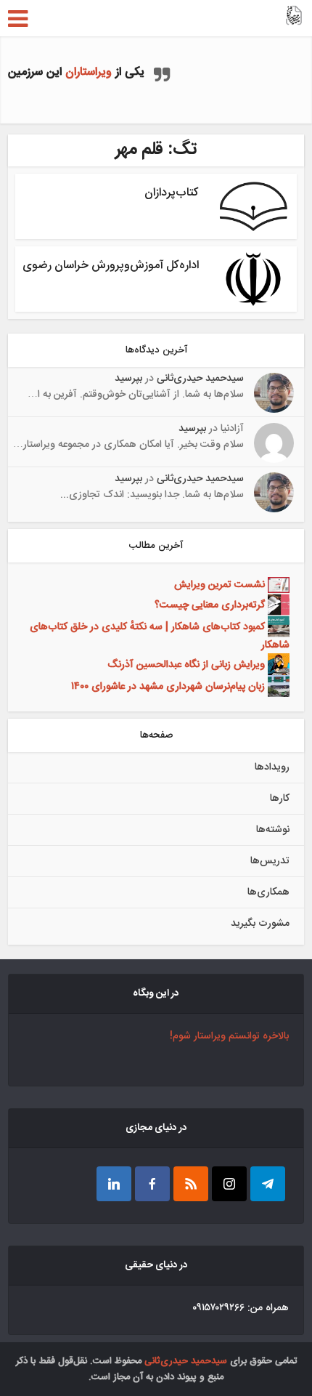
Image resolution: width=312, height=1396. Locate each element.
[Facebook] (152, 1183)
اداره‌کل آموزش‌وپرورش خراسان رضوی (110, 265)
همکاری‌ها (268, 892)
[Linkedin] (114, 1183)
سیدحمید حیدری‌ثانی (200, 378)
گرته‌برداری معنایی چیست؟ (210, 604)
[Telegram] (267, 1183)
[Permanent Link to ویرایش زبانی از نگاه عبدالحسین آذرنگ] (277, 664)
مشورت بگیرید (260, 923)
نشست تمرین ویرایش (219, 585)
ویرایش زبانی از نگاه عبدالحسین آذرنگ (186, 664)
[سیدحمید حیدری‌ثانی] (294, 16)
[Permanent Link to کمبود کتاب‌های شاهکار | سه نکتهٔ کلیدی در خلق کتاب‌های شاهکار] (277, 626)
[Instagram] (229, 1183)
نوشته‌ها (273, 830)
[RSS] (190, 1183)
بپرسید (128, 378)
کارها (280, 798)
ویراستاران (88, 72)
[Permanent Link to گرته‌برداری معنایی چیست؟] (277, 604)
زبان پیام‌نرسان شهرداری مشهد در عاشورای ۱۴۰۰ (168, 686)
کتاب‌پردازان (171, 193)
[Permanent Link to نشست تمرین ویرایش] (277, 585)
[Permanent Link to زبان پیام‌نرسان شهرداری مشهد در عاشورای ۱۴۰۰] (277, 686)
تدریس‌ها (270, 861)
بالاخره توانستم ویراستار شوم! (229, 1036)
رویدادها (272, 767)
